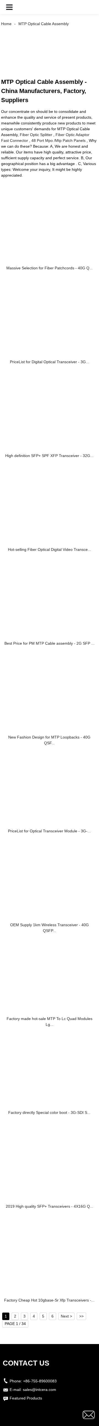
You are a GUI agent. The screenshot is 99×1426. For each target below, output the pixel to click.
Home (6, 24)
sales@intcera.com (39, 1389)
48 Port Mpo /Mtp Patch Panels (58, 140)
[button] (9, 7)
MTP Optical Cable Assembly (43, 24)
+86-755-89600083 (40, 1381)
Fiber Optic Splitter (36, 134)
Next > (66, 1316)
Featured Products (26, 1398)
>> (81, 1316)
